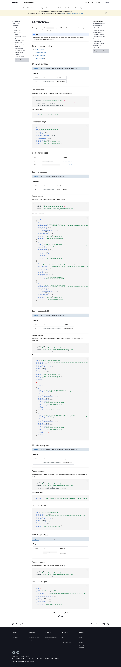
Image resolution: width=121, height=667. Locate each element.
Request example (98, 28)
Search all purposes (99, 34)
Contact (80, 649)
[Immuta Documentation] (17, 2)
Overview (17, 34)
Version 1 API (17, 32)
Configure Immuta (19, 40)
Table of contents (97, 21)
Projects (14, 640)
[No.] (62, 616)
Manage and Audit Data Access (19, 45)
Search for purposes (40, 52)
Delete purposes (39, 58)
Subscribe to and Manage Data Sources (20, 49)
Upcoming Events (83, 645)
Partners (81, 642)
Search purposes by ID (100, 36)
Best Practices (69, 8)
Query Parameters (45, 68)
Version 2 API (17, 30)
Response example (99, 30)
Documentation (21, 8)
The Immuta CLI (17, 23)
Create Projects (19, 52)
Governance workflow (99, 23)
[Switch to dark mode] (89, 2)
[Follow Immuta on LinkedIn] (17, 653)
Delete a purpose (97, 45)
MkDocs (20, 661)
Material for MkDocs (29, 661)
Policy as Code (43, 8)
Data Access (15, 637)
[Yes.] (59, 616)
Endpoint (36, 68)
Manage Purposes (20, 60)
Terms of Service (25, 656)
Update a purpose (98, 39)
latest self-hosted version (75, 13)
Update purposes (40, 55)
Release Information (32, 8)
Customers (81, 640)
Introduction (17, 28)
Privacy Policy (15, 656)
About (80, 635)
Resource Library (66, 635)
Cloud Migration (49, 635)
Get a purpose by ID (67, 164)
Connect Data (18, 42)
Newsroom (81, 647)
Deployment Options (34, 637)
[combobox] (106, 2)
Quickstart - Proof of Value (56, 8)
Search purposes (97, 32)
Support (82, 8)
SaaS (62, 13)
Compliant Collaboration (51, 640)
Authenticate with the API (20, 37)
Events (63, 637)
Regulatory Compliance (50, 637)
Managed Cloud (32, 640)
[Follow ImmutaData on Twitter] (13, 653)
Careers (80, 637)
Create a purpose (97, 25)
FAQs (76, 8)
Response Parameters (71, 68)
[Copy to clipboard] (87, 97)
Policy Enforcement (16, 635)
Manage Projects (20, 56)
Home (13, 8)
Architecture (32, 635)
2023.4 (98, 2)
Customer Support (66, 642)
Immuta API (16, 25)
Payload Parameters (57, 68)
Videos (88, 8)
